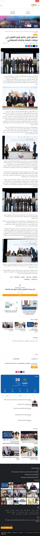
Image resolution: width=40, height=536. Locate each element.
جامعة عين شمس (31, 512)
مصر (11, 277)
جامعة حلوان (37, 512)
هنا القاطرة (9, 532)
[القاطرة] (33, 5)
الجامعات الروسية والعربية (24, 77)
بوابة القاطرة (16, 277)
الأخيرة (20, 395)
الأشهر (33, 395)
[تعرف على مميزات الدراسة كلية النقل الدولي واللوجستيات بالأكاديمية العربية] (20, 501)
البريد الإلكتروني (34, 358)
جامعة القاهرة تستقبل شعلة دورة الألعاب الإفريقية (20, 329)
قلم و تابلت (30, 31)
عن (18, 532)
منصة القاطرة (33, 279)
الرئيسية (35, 31)
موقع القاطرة (26, 279)
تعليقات (7, 395)
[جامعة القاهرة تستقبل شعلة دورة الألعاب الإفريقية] (20, 325)
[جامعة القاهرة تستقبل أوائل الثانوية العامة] (7, 325)
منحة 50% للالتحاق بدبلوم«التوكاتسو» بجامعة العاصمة (33, 330)
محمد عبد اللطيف (21, 512)
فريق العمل (14, 532)
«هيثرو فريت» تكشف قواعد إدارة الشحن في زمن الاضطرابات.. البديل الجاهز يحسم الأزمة (17, 399)
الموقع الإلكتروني (16, 358)
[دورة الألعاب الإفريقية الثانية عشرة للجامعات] (33, 501)
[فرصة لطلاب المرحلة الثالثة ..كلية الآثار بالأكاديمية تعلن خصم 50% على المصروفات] (7, 501)
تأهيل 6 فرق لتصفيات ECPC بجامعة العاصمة (24, 404)
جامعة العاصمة (12, 510)
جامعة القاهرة (7, 510)
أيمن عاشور (28, 277)
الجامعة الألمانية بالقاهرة (27, 510)
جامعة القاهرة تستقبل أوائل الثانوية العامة (8, 329)
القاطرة (22, 277)
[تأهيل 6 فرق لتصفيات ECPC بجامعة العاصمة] (35, 405)
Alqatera (34, 277)
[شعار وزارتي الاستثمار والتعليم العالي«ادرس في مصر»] (7, 493)
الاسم (36, 354)
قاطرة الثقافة (3, 532)
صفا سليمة (26, 512)
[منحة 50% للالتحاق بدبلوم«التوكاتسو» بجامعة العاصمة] (32, 325)
